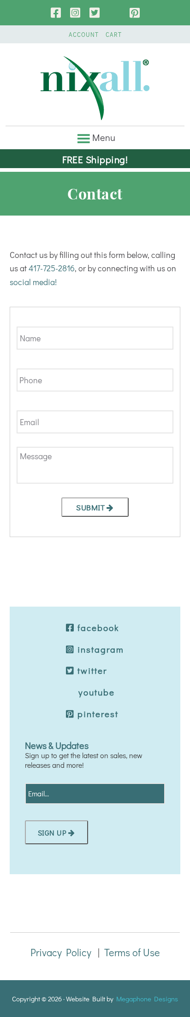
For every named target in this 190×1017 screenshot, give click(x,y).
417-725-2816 (52, 268)
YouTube (114, 12)
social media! (33, 281)
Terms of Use (132, 952)
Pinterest (135, 12)
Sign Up (52, 832)
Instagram (75, 12)
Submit (90, 507)
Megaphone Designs (147, 998)
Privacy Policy (60, 952)
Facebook (56, 12)
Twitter (94, 12)
